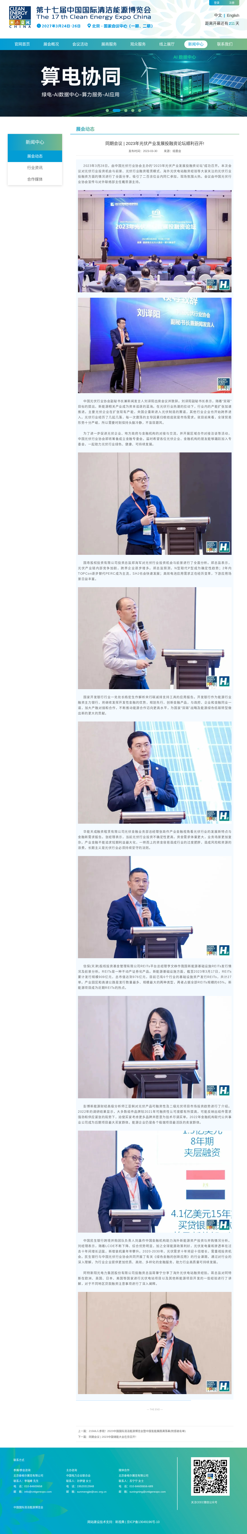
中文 (218, 15)
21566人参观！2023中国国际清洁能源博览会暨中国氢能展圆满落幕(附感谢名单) (137, 1431)
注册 (231, 2)
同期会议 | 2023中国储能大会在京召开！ (113, 1436)
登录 (216, 2)
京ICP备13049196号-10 (143, 1522)
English (233, 15)
